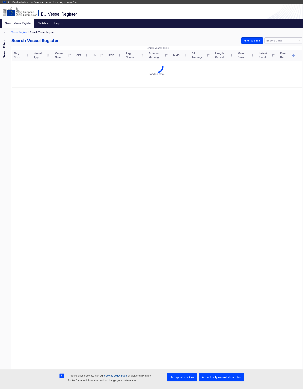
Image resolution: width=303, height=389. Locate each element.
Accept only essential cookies (221, 377)
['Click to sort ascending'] (27, 55)
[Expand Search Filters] (5, 31)
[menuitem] (18, 23)
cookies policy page (115, 375)
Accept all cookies (182, 377)
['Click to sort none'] (293, 55)
